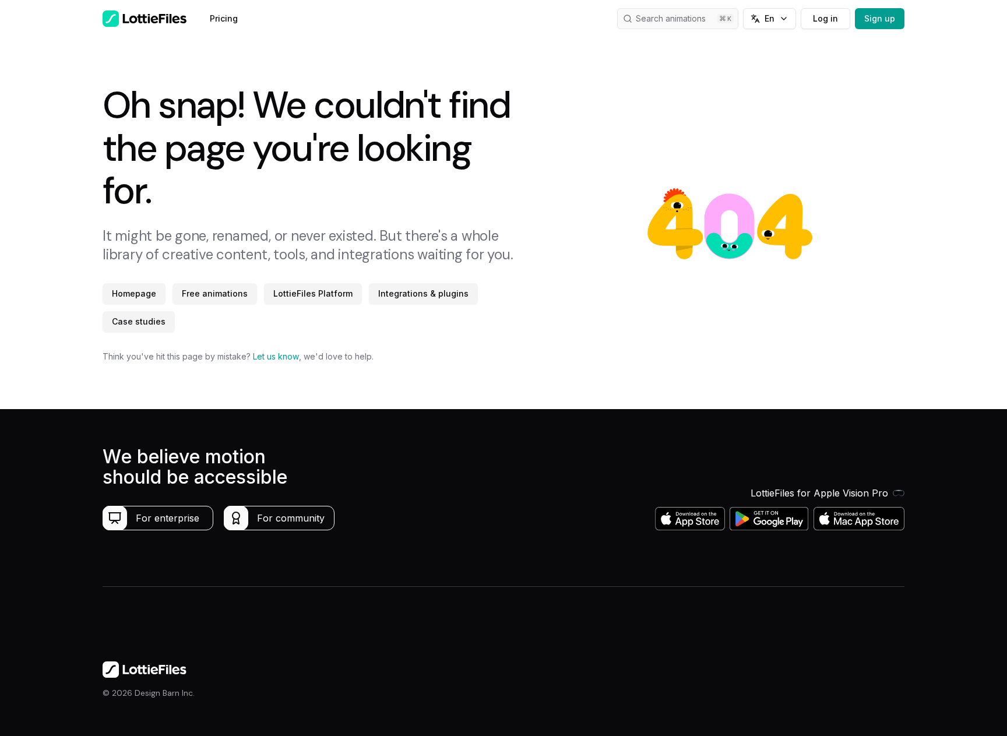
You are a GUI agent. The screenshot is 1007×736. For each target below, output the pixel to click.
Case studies (139, 321)
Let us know (276, 356)
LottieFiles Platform (313, 293)
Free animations (215, 293)
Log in (825, 18)
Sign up (879, 18)
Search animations (671, 18)
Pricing (224, 18)
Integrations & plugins (423, 293)
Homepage (134, 293)
